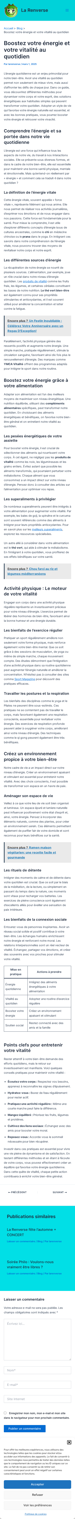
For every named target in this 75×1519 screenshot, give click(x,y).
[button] (69, 1442)
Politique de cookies (36, 1514)
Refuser (37, 1495)
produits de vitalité (35, 281)
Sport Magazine (24, 679)
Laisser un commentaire (21, 1241)
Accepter (37, 1484)
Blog (39, 1241)
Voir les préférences (37, 1505)
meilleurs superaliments (47, 529)
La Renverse (34, 10)
